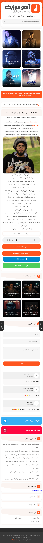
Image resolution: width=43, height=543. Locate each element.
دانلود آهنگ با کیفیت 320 (20, 247)
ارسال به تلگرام (20, 259)
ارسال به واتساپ (20, 266)
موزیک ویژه (20, 16)
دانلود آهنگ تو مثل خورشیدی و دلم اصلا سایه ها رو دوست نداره (21, 446)
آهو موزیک (15, 540)
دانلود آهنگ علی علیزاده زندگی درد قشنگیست (21, 112)
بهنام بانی (18, 518)
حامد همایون (35, 522)
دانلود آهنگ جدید (31, 122)
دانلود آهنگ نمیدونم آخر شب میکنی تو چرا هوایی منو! (22, 458)
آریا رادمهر (36, 518)
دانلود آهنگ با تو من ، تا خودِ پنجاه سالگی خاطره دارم (22, 462)
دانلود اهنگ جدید (36, 490)
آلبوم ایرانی (11, 16)
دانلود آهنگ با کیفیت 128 (20, 253)
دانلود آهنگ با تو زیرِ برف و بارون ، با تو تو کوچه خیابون (22, 479)
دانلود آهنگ (35, 125)
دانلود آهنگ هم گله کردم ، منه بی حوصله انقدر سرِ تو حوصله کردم (23, 467)
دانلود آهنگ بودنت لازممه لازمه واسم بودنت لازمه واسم (22, 455)
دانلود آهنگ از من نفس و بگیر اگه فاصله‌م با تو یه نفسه (22, 451)
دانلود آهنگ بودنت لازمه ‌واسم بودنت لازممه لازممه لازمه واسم (21, 474)
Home (35, 105)
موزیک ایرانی (31, 16)
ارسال (21, 364)
